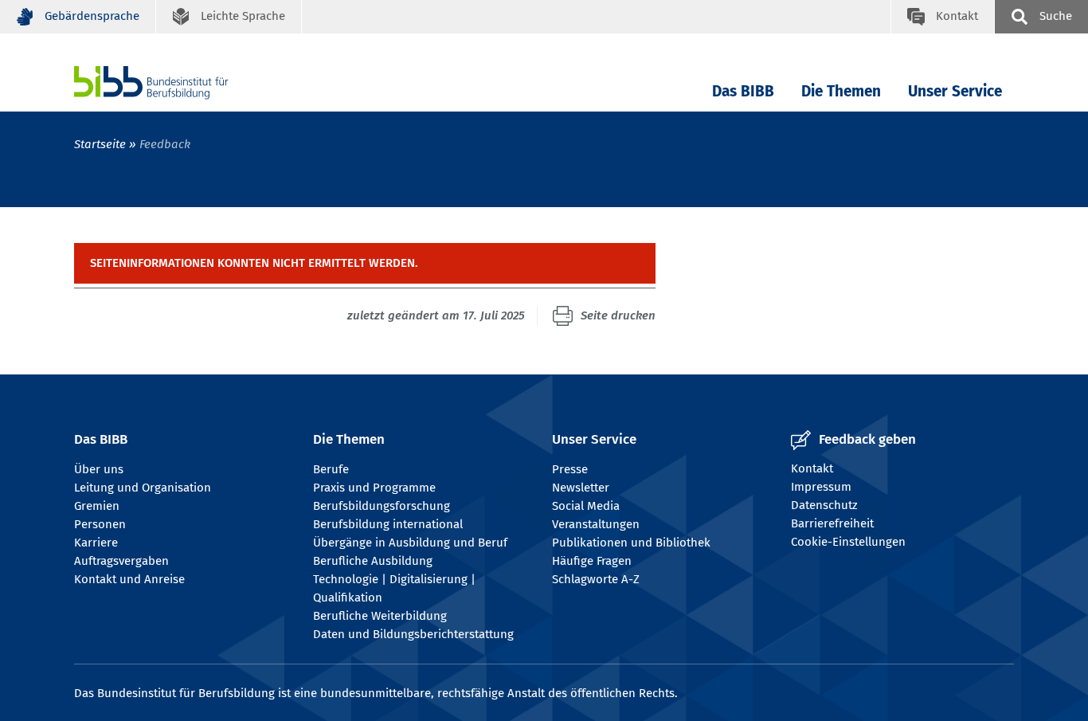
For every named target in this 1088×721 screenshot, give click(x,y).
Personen (100, 524)
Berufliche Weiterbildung (380, 616)
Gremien (96, 506)
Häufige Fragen (592, 561)
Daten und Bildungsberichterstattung (413, 634)
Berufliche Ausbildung (372, 561)
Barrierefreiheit (832, 523)
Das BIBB (743, 91)
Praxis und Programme (374, 487)
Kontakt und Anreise (129, 579)
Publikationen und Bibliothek (631, 542)
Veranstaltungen (596, 524)
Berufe (331, 469)
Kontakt (812, 468)
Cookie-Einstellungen (848, 542)
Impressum (821, 487)
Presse (570, 469)
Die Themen (841, 91)
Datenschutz (824, 505)
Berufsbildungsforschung (381, 506)
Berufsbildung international (388, 524)
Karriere (96, 542)
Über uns (98, 469)
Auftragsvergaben (121, 561)
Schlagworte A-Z (596, 579)
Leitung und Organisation (142, 487)
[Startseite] (175, 82)
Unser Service (955, 91)
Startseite (100, 144)
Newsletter (580, 487)
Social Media (586, 506)
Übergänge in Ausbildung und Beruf (410, 542)
